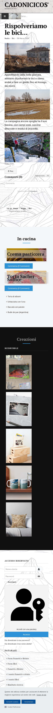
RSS (48, 175)
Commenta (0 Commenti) (18, 266)
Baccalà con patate (16, 307)
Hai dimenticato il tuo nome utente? (18, 644)
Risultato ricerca (15, 684)
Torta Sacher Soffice (21, 277)
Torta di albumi (14, 296)
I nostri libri (13, 679)
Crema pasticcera (25, 254)
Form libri (12, 663)
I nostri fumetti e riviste (19, 674)
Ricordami (12, 582)
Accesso (26, 634)
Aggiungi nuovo (40, 175)
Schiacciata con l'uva (16, 301)
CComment (33, 191)
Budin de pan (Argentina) (18, 312)
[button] (12, 707)
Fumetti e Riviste (15, 669)
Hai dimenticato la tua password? (17, 640)
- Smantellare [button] (28, 702)
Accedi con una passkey (26, 629)
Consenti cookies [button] (12, 702)
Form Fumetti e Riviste (18, 658)
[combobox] (37, 16)
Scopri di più (41, 695)
